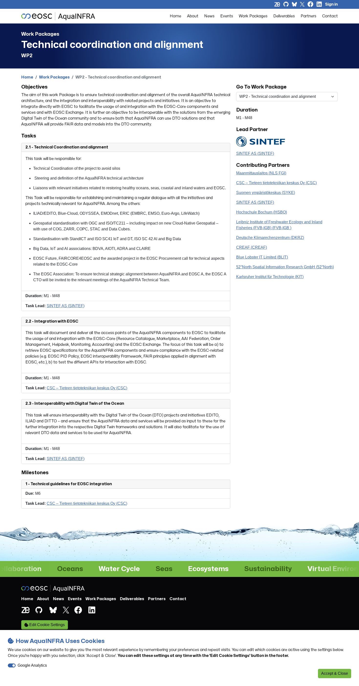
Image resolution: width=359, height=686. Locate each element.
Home (175, 16)
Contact (330, 16)
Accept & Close (334, 673)
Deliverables (284, 16)
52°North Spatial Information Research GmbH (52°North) (285, 267)
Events (226, 16)
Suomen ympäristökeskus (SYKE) (265, 193)
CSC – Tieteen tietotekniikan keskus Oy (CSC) (87, 388)
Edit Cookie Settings (46, 625)
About (192, 16)
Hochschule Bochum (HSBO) (261, 212)
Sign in (331, 4)
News (209, 16)
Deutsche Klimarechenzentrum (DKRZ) (270, 238)
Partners (308, 16)
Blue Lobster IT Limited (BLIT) (262, 257)
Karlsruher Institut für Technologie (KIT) (270, 277)
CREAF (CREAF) (251, 247)
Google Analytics (32, 665)
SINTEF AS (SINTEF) (65, 306)
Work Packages (253, 16)
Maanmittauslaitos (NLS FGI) (261, 173)
